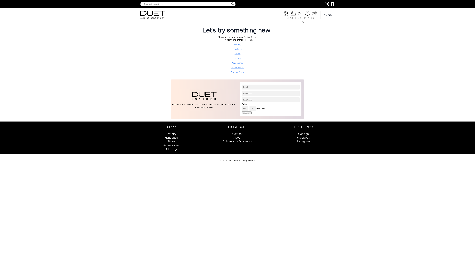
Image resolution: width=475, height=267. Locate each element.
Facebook (303, 137)
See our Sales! (237, 72)
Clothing (237, 58)
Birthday (245, 104)
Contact (237, 133)
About (237, 137)
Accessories (237, 63)
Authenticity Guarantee (237, 141)
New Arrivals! (237, 67)
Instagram (303, 141)
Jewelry (237, 44)
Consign (303, 133)
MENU (327, 15)
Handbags (237, 49)
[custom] (327, 4)
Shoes (237, 53)
